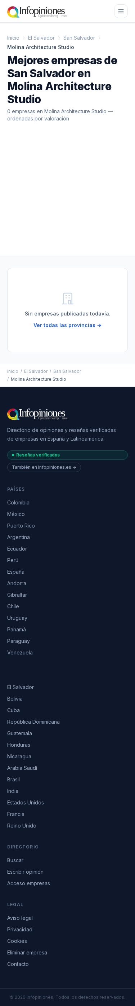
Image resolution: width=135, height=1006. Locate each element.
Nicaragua (19, 756)
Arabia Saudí (22, 768)
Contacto (18, 964)
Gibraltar (17, 595)
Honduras (18, 745)
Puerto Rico (21, 525)
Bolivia (15, 699)
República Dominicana (33, 722)
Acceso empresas (28, 883)
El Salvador (41, 38)
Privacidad (19, 929)
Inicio (13, 38)
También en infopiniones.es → (44, 467)
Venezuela (20, 652)
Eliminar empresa (27, 952)
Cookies (17, 941)
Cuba (13, 710)
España (15, 572)
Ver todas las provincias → (67, 325)
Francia (15, 814)
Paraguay (18, 641)
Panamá (16, 629)
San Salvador (79, 38)
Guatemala (19, 733)
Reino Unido (21, 825)
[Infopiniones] (38, 11)
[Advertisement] (67, 194)
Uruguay (17, 618)
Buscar (15, 860)
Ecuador (17, 549)
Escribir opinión (25, 872)
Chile (13, 606)
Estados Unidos (25, 802)
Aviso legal (20, 918)
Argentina (18, 537)
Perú (12, 560)
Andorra (16, 583)
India (12, 791)
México (16, 514)
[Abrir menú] (121, 11)
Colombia (18, 502)
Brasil (13, 779)
